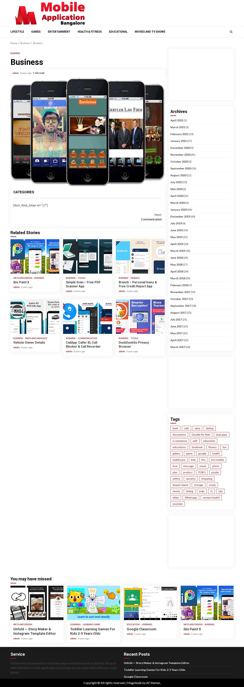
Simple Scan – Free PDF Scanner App (87, 256)
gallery (176, 453)
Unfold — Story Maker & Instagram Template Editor (36, 603)
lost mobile (217, 459)
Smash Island (180, 484)
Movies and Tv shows (150, 31)
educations (179, 447)
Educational (118, 31)
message (188, 466)
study (212, 484)
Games (36, 31)
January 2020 (178, 209)
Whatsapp (191, 497)
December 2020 (180, 147)
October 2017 (179, 298)
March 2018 (177, 278)
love (175, 466)
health (216, 453)
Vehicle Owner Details (34, 317)
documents (179, 434)
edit (195, 440)
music (203, 466)
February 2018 (179, 285)
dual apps (221, 434)
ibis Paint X (34, 256)
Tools (81, 278)
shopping (206, 478)
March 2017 (177, 347)
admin (15, 73)
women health (211, 497)
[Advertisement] (162, 12)
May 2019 (176, 237)
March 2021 (177, 127)
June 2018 (176, 257)
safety (176, 478)
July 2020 (176, 182)
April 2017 (176, 340)
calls (186, 428)
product (188, 472)
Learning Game (91, 624)
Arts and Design (23, 278)
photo (215, 466)
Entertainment (59, 31)
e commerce (180, 440)
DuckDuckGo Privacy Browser (140, 317)
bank (175, 428)
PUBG (202, 472)
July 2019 (176, 223)
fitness (212, 447)
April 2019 (176, 244)
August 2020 (178, 175)
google (202, 453)
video (176, 497)
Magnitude (134, 683)
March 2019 (177, 250)
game (189, 453)
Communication (151, 217)
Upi (220, 491)
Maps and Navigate (36, 338)
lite (203, 459)
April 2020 (176, 195)
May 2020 (176, 189)
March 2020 (177, 202)
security (191, 478)
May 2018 (176, 264)
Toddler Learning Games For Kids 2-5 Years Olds (93, 603)
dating (210, 428)
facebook (197, 447)
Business (15, 53)
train (202, 491)
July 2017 (176, 319)
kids (193, 459)
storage (198, 484)
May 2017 (176, 333)
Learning (75, 624)
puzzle (215, 472)
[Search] (231, 31)
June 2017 (176, 326)
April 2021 (176, 120)
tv (211, 491)
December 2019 (180, 216)
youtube (178, 503)
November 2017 (180, 292)
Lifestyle (17, 31)
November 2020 (180, 154)
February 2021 (179, 134)
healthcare (179, 459)
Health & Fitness (90, 31)
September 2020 (180, 168)
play (175, 472)
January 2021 (178, 141)
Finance (135, 278)
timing (189, 491)
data (197, 428)
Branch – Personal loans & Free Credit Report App (140, 256)
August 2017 (178, 312)
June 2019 (176, 230)
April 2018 (176, 271)
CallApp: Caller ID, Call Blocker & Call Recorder (87, 317)
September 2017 (180, 305)
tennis (176, 491)
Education (133, 624)
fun (224, 447)
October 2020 (179, 161)
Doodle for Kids (201, 434)
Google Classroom (150, 603)
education (209, 440)
